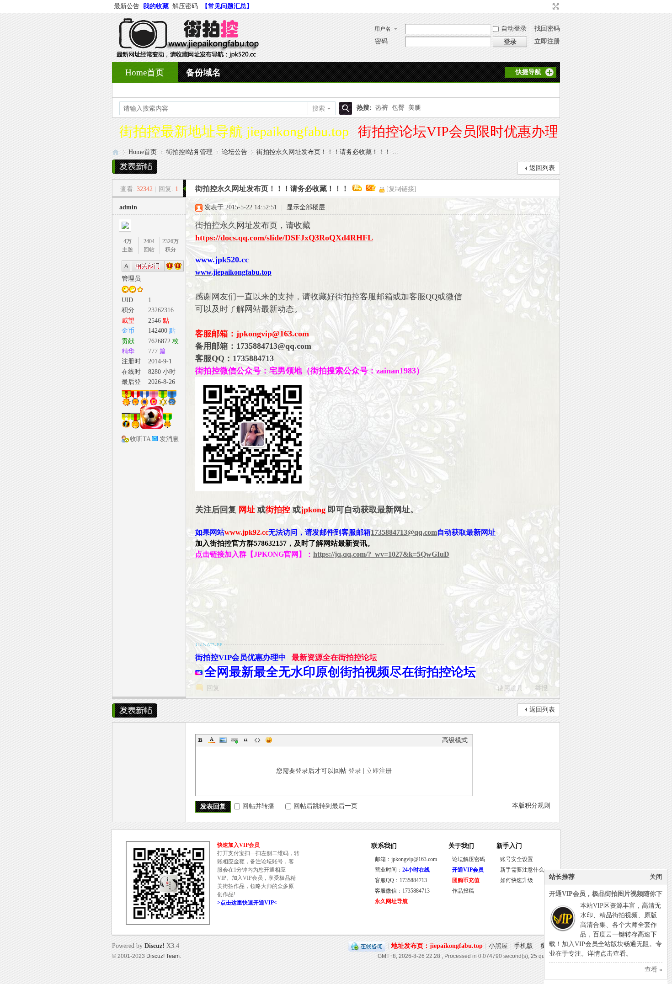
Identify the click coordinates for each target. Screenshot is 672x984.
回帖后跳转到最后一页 (325, 806)
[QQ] (366, 945)
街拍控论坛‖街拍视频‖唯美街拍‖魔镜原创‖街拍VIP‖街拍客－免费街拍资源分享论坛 (115, 152)
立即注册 (547, 41)
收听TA (140, 439)
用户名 (382, 29)
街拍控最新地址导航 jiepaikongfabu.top (234, 131)
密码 (381, 41)
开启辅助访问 (547, 6)
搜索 (318, 108)
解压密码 (185, 6)
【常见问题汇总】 (227, 6)
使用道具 (510, 688)
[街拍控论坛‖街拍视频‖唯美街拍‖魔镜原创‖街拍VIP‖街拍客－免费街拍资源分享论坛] (185, 56)
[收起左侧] (184, 188)
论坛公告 (234, 152)
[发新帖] (134, 167)
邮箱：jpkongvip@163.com (406, 859)
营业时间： (402, 870)
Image (223, 740)
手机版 (523, 945)
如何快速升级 (516, 880)
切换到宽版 (554, 6)
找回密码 (547, 28)
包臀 (398, 107)
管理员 (131, 278)
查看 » (653, 969)
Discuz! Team (163, 956)
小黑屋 (498, 945)
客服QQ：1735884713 (401, 880)
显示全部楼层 (306, 207)
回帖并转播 (258, 806)
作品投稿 (463, 891)
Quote (246, 740)
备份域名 (203, 72)
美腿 (414, 107)
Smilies (268, 740)
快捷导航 (528, 72)
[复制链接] (401, 189)
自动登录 (514, 28)
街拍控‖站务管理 (189, 152)
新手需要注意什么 (522, 870)
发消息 (169, 439)
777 (153, 351)
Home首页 (144, 72)
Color (211, 740)
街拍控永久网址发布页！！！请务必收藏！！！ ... (327, 152)
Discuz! (154, 945)
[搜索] (344, 108)
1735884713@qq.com (404, 532)
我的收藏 (156, 6)
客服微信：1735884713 (402, 891)
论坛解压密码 (468, 859)
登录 (354, 770)
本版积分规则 (531, 805)
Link (234, 740)
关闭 (656, 876)
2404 (149, 241)
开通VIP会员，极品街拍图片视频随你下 (605, 893)
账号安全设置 (516, 859)
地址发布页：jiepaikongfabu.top (437, 945)
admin (128, 207)
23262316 (161, 310)
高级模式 (455, 740)
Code (257, 740)
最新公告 (126, 6)
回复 (213, 688)
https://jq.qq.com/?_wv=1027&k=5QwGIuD (381, 554)
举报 (541, 688)
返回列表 (542, 168)
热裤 (381, 107)
